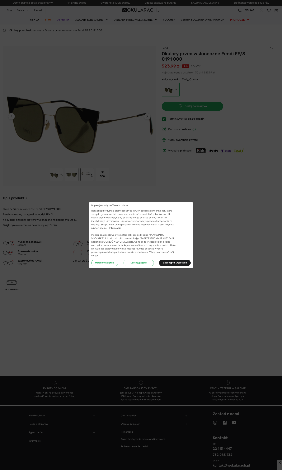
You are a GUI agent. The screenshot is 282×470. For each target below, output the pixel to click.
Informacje (115, 228)
